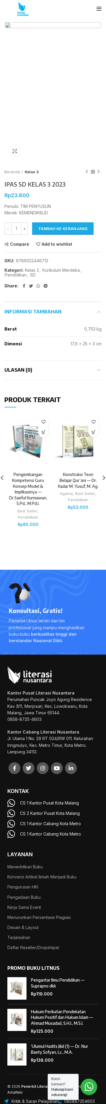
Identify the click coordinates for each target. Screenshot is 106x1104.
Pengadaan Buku (24, 897)
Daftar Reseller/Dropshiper (33, 947)
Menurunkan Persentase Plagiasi (39, 917)
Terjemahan (18, 937)
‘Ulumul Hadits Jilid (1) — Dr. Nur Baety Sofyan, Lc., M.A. (59, 1049)
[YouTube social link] (57, 768)
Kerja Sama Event (24, 907)
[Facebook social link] (24, 286)
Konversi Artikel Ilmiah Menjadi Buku (42, 876)
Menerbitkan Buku (25, 866)
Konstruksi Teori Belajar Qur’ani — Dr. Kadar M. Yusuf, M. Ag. (78, 480)
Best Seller (27, 511)
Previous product (87, 172)
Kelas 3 (32, 171)
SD (33, 275)
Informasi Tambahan (33, 312)
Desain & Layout (23, 927)
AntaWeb (15, 1092)
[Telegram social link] (45, 286)
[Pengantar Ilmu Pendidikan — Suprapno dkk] (16, 988)
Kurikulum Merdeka (61, 270)
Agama (66, 493)
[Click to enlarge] (15, 151)
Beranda (12, 171)
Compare (19, 244)
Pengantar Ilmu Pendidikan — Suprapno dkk (58, 982)
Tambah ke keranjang (63, 228)
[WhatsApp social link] (38, 286)
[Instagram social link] (43, 768)
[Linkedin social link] (71, 768)
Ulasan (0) (18, 370)
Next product (99, 172)
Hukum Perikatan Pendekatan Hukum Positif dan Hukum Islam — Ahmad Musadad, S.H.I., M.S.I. (62, 1017)
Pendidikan (15, 275)
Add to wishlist (57, 244)
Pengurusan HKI (22, 886)
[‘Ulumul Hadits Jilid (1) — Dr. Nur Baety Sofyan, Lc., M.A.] (16, 1054)
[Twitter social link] (31, 286)
